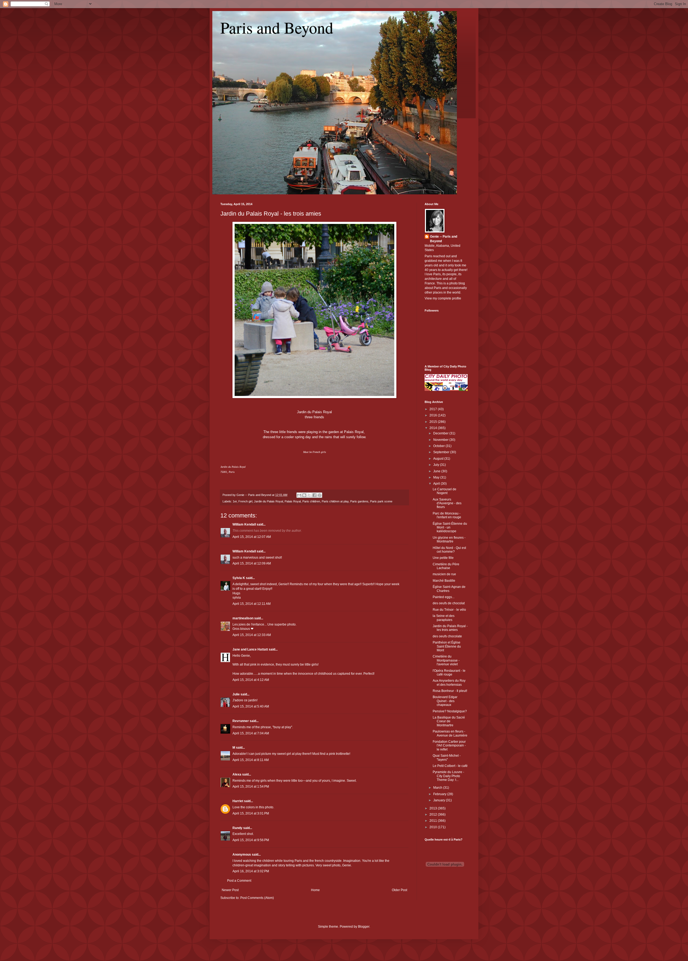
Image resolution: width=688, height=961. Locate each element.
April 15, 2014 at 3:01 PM (250, 813)
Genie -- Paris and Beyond (443, 239)
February (440, 794)
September (441, 452)
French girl (245, 501)
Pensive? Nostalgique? (450, 711)
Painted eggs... (443, 597)
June (437, 471)
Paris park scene (381, 501)
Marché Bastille (444, 581)
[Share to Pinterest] (319, 495)
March (438, 787)
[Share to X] (309, 495)
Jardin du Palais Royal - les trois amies (270, 213)
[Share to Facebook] (314, 495)
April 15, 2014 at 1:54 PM (250, 786)
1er (235, 501)
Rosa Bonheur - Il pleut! (450, 691)
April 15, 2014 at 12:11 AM (251, 604)
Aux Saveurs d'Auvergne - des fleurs (447, 503)
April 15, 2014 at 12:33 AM (251, 635)
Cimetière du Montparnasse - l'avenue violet (446, 660)
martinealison (242, 618)
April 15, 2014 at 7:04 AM (250, 733)
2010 (433, 827)
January (439, 800)
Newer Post (230, 890)
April (437, 483)
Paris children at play (335, 501)
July (436, 465)
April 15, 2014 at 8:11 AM (250, 760)
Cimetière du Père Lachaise (446, 566)
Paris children (311, 501)
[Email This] (299, 495)
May (436, 477)
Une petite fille (443, 558)
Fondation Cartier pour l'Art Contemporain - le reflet (449, 745)
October (439, 446)
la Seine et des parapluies (443, 617)
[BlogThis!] (304, 495)
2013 (433, 808)
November (441, 440)
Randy (237, 828)
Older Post (399, 890)
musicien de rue (444, 574)
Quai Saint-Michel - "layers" (447, 757)
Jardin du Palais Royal (268, 501)
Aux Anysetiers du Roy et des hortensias (449, 682)
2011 (433, 821)
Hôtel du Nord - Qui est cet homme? (449, 549)
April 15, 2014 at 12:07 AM (251, 537)
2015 (433, 422)
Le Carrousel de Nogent (444, 491)
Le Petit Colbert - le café (450, 766)
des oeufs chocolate (447, 636)
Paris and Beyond (276, 27)
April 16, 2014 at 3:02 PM (250, 871)
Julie (236, 694)
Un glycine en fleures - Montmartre (449, 539)
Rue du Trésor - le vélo (449, 610)
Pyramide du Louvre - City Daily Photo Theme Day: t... (448, 776)
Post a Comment (239, 881)
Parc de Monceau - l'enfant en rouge (447, 515)
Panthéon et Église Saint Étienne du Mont (447, 646)
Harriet (237, 801)
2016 (433, 415)
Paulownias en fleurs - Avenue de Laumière (450, 733)
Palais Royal (293, 501)
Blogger (363, 926)
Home (315, 890)
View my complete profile (443, 298)
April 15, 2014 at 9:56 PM (250, 840)
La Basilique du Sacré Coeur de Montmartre (449, 721)
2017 (433, 409)
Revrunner (240, 721)
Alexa (236, 774)
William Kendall (244, 524)
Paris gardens (359, 501)
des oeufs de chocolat (449, 603)
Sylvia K (238, 578)
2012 (433, 814)
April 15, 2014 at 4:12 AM (250, 680)
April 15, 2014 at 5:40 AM (250, 706)
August (438, 458)
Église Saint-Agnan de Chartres (449, 588)
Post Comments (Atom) (257, 898)
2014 (433, 428)
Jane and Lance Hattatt (250, 649)
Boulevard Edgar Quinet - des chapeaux (445, 701)
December (441, 433)
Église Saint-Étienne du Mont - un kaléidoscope (450, 527)
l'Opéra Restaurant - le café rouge (449, 672)
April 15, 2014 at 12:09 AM (251, 563)
